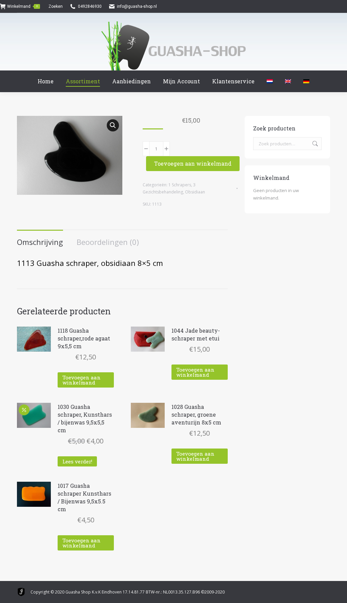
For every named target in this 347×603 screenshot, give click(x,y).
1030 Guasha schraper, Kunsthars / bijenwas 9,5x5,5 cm (85, 418)
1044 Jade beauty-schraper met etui (195, 334)
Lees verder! (77, 461)
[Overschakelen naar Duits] (306, 81)
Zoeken (314, 143)
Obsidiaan (195, 192)
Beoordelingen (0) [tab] (108, 242)
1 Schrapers (179, 185)
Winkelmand (22, 6)
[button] (113, 125)
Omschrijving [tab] (40, 242)
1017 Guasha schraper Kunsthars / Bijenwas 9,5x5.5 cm (84, 497)
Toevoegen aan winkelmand (192, 163)
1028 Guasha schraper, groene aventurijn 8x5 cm (196, 414)
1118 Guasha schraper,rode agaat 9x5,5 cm (84, 338)
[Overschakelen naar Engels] (288, 81)
